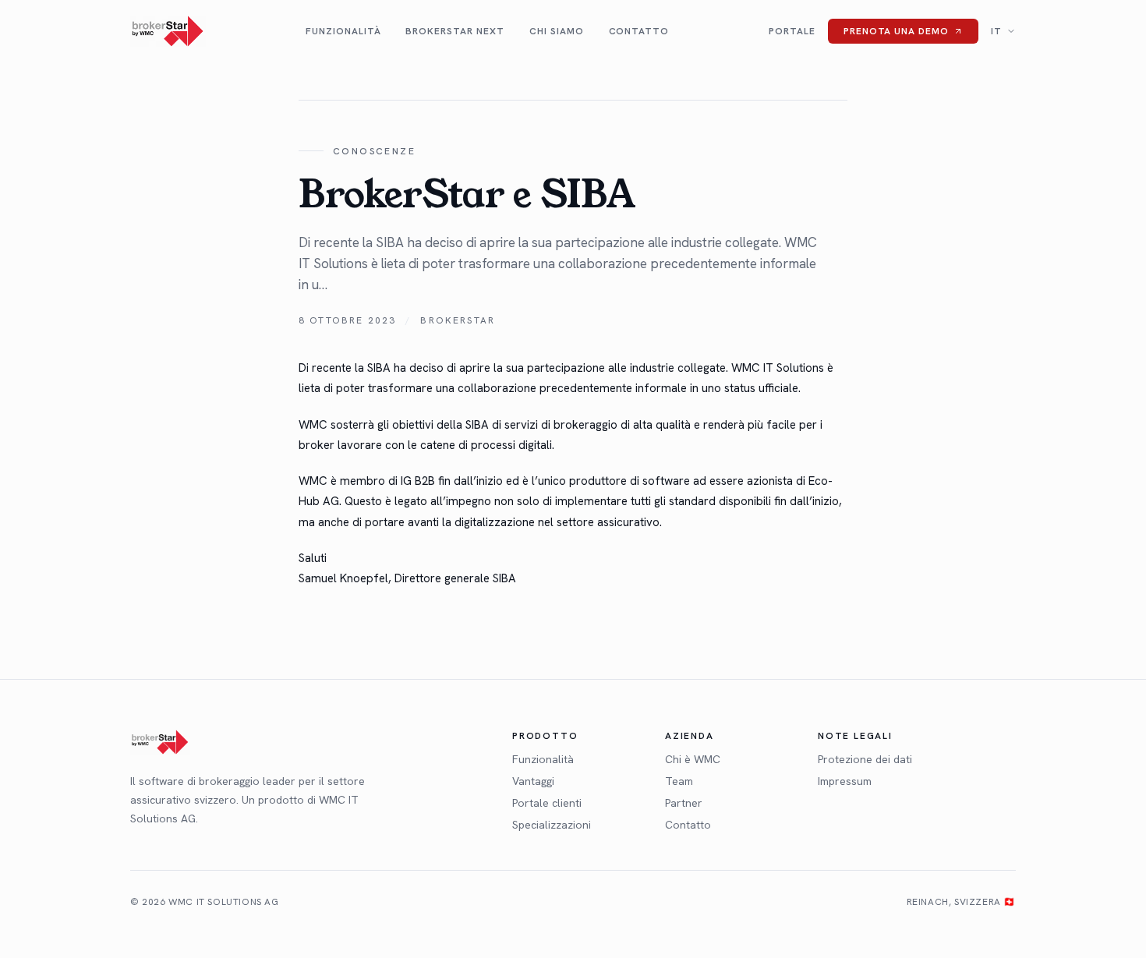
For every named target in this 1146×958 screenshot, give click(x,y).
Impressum (845, 781)
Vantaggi (533, 781)
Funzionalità (343, 31)
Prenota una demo (896, 31)
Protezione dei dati (865, 759)
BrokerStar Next (454, 31)
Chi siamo (556, 31)
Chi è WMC (692, 759)
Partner (683, 803)
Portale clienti (547, 803)
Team (679, 781)
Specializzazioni (551, 825)
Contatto (639, 31)
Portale (792, 31)
